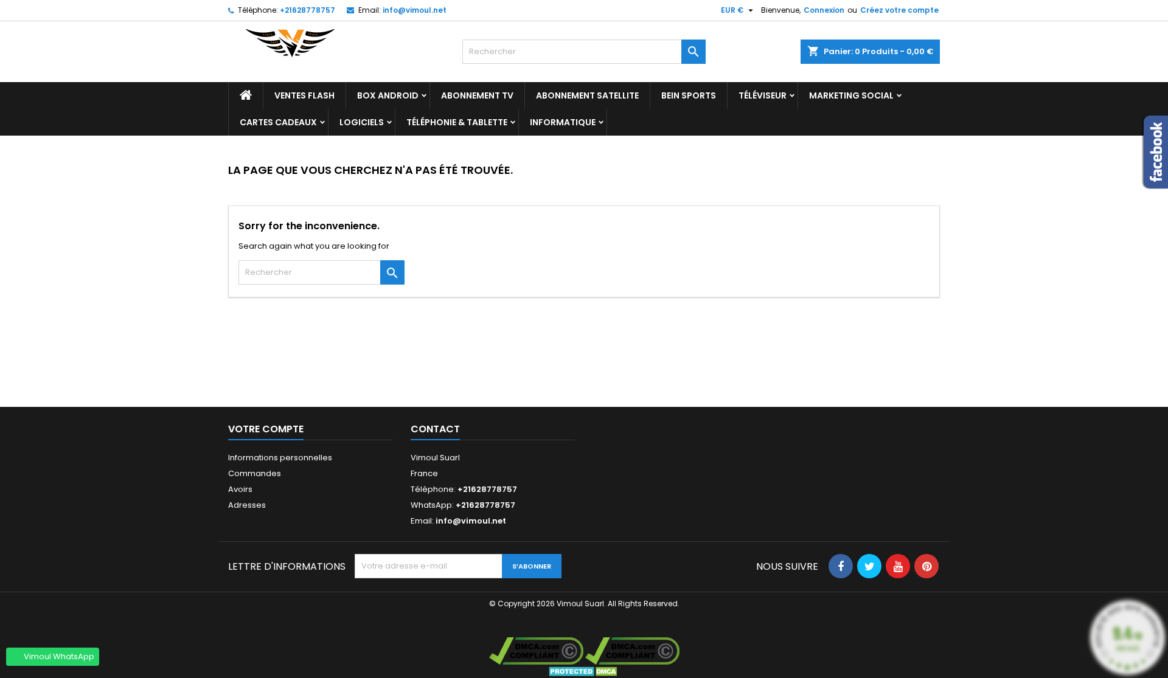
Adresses (247, 505)
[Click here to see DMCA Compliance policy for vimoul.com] (536, 650)
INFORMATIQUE (563, 122)
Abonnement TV (477, 95)
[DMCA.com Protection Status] (584, 671)
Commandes (254, 473)
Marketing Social (851, 95)
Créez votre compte (899, 10)
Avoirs (240, 489)
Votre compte (266, 429)
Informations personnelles (280, 457)
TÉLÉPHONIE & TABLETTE (456, 122)
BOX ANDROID (388, 95)
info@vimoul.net (415, 10)
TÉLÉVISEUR (763, 95)
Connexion (824, 10)
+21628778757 (307, 10)
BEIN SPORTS (688, 95)
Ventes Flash (304, 95)
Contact (435, 429)
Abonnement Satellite (587, 95)
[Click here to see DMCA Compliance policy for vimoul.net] (632, 650)
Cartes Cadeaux (278, 122)
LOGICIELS (361, 122)
